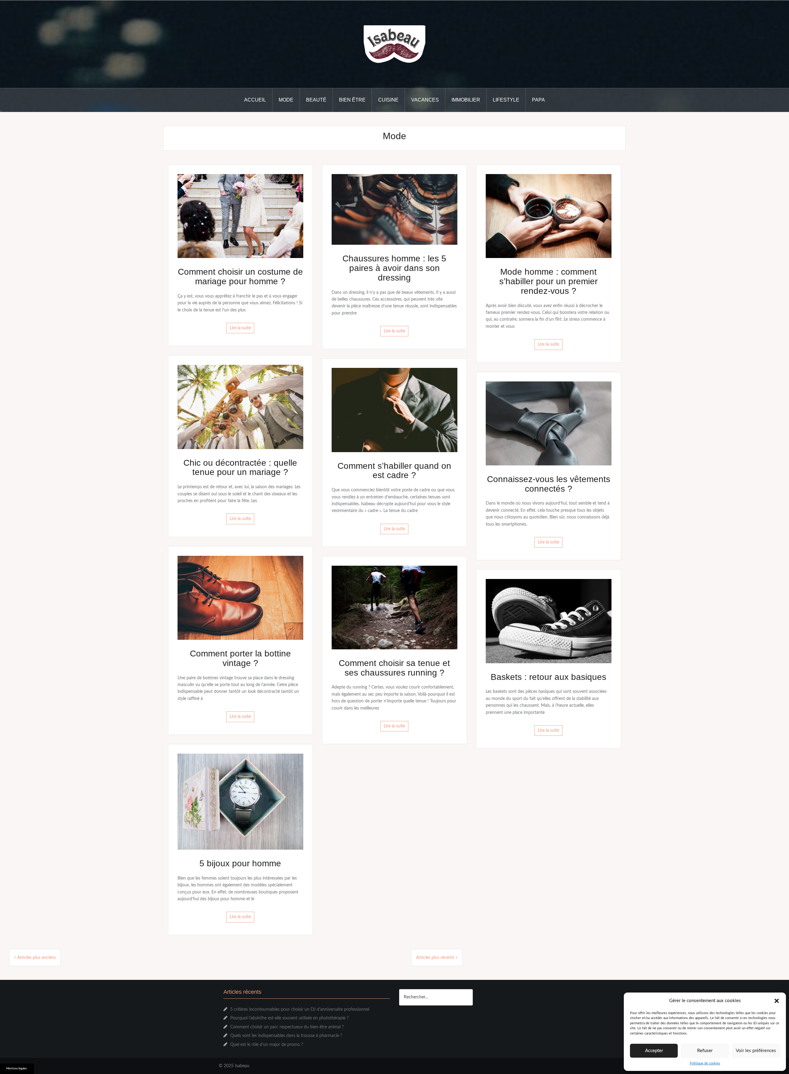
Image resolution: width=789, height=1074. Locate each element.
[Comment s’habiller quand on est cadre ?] (394, 410)
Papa (538, 99)
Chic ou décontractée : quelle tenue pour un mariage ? (240, 467)
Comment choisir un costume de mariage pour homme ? (240, 276)
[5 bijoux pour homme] (240, 801)
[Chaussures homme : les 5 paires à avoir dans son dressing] (394, 209)
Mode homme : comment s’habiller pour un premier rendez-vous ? (548, 281)
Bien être (352, 99)
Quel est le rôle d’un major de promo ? (266, 1045)
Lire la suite (240, 328)
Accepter (654, 1050)
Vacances (425, 99)
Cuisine (388, 99)
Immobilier (466, 99)
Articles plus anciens (36, 957)
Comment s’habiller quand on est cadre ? (394, 470)
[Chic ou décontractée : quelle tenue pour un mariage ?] (240, 407)
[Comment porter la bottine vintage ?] (240, 597)
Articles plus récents (435, 957)
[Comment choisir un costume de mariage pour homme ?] (240, 216)
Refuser (705, 1050)
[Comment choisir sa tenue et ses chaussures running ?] (394, 607)
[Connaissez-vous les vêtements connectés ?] (548, 423)
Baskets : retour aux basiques (548, 677)
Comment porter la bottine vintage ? (240, 658)
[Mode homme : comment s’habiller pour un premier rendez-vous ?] (548, 216)
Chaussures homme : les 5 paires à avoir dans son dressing (394, 268)
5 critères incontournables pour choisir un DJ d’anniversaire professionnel (299, 1009)
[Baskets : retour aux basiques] (548, 621)
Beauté (316, 99)
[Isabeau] (394, 44)
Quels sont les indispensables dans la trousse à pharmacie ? (286, 1036)
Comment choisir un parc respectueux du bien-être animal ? (287, 1027)
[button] (777, 1001)
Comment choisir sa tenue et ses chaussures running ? (394, 667)
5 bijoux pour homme (240, 863)
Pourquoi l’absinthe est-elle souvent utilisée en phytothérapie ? (289, 1018)
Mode (286, 99)
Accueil (255, 99)
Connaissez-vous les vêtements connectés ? (548, 483)
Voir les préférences (756, 1050)
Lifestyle (506, 99)
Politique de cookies (705, 1063)
